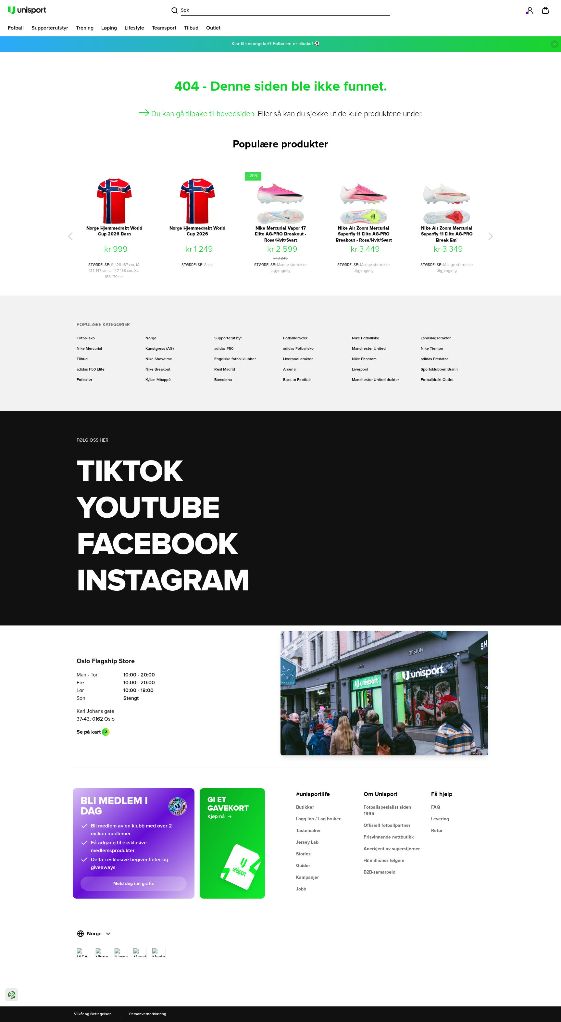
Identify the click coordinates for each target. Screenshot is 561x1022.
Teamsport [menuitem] (164, 28)
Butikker (305, 807)
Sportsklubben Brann (439, 370)
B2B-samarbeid (379, 872)
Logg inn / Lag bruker (318, 819)
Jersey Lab (307, 842)
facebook (157, 545)
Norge (150, 338)
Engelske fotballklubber (235, 359)
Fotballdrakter (295, 338)
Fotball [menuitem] (16, 28)
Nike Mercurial (89, 349)
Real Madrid (224, 370)
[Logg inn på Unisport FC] (530, 10)
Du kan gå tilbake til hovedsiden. (203, 114)
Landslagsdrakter (436, 338)
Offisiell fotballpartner (387, 825)
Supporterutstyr (228, 338)
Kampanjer (307, 877)
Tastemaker (308, 830)
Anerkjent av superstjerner (392, 849)
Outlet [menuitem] (213, 28)
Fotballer (84, 380)
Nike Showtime (158, 359)
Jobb (301, 889)
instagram (163, 581)
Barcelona (223, 380)
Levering (440, 819)
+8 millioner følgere (384, 860)
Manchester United (369, 349)
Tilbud (82, 359)
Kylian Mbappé (158, 380)
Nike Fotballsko (365, 338)
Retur (437, 830)
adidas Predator (434, 359)
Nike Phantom (364, 359)
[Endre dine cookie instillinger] (11, 994)
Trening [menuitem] (85, 28)
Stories (303, 854)
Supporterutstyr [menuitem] (49, 28)
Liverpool (360, 370)
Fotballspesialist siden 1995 (387, 810)
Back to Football (297, 380)
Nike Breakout (157, 370)
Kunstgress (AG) (159, 349)
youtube (148, 508)
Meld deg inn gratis (133, 883)
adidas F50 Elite (91, 370)
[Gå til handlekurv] (545, 10)
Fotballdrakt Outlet (437, 380)
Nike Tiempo (432, 349)
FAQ (435, 807)
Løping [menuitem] (109, 28)
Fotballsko (86, 338)
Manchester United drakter (375, 380)
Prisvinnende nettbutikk (389, 837)
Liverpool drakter (298, 359)
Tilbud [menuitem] (191, 28)
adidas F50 (223, 349)
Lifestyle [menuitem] (134, 28)
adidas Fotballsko (298, 349)
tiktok (129, 472)
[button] (70, 236)
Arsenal (289, 370)
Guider (303, 866)
